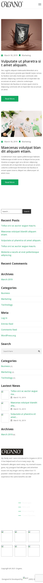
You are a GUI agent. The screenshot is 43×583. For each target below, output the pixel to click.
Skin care (26, 507)
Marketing (26, 55)
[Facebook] (1, 487)
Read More (9, 98)
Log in (4, 318)
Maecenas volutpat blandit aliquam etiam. (21, 149)
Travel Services (28, 515)
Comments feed (9, 329)
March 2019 (6, 279)
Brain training (28, 511)
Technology (7, 304)
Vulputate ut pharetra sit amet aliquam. (21, 63)
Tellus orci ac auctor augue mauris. (18, 225)
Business (5, 293)
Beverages (26, 503)
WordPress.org (8, 335)
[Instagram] (9, 487)
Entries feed (7, 323)
